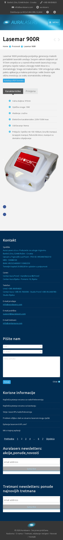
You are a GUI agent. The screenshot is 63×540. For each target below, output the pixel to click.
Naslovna (10, 533)
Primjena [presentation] (30, 91)
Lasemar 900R (30, 46)
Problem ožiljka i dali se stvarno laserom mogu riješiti (26, 418)
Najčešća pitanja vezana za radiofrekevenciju (23, 399)
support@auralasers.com (14, 313)
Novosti (53, 533)
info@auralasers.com (24, 7)
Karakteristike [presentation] (13, 91)
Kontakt (32, 537)
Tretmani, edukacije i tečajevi (36, 533)
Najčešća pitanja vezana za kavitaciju (19, 405)
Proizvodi (16, 46)
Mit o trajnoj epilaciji (11, 430)
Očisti (55, 381)
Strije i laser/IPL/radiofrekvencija (17, 412)
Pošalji (7, 382)
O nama (19, 533)
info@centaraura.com (12, 323)
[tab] (13, 91)
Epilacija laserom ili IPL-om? (15, 424)
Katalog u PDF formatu (14, 80)
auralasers (44, 7)
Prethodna (9, 438)
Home (5, 46)
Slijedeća (50, 438)
